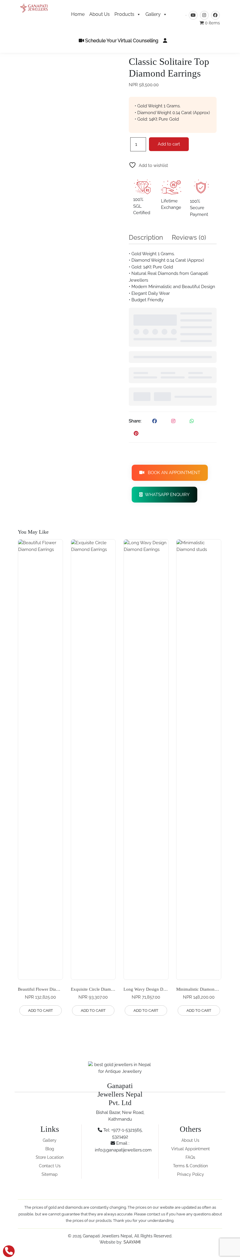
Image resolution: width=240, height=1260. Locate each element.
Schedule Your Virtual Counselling (121, 40)
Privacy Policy (190, 1174)
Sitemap (50, 1174)
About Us (99, 14)
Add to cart (169, 144)
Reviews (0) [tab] (189, 237)
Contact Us (50, 1165)
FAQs (190, 1157)
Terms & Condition (190, 1165)
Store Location (50, 1157)
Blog (49, 1148)
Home (78, 14)
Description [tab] (146, 237)
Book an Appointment (172, 472)
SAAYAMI (132, 1242)
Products (124, 14)
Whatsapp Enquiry (166, 494)
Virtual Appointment (190, 1148)
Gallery (153, 14)
